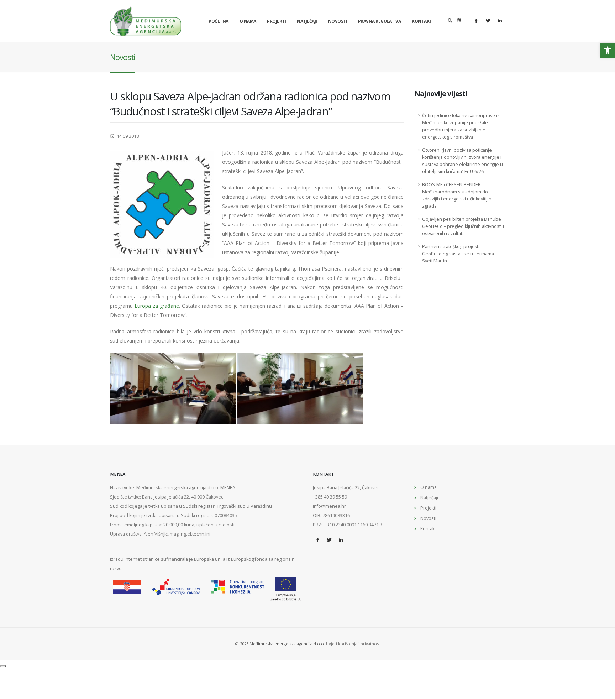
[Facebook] (476, 21)
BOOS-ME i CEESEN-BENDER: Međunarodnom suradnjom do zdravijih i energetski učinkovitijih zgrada (457, 195)
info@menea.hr (329, 506)
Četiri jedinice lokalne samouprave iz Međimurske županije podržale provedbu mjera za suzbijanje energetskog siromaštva (461, 126)
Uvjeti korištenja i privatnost (353, 643)
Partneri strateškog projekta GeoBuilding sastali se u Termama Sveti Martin (458, 254)
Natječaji (307, 21)
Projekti (276, 21)
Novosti (337, 21)
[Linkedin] (500, 21)
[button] (607, 50)
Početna (218, 21)
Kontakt (422, 21)
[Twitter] (488, 21)
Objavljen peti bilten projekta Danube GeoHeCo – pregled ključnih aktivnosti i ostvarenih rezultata (463, 226)
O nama (248, 21)
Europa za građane (157, 305)
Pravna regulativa (379, 21)
